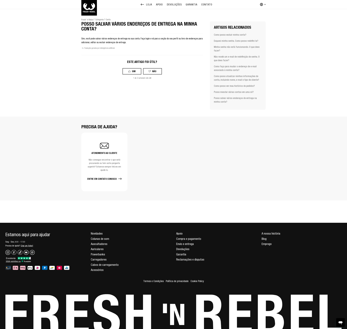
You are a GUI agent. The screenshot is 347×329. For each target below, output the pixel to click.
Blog (264, 238)
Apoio (179, 233)
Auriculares (97, 249)
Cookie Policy (197, 281)
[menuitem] (159, 4)
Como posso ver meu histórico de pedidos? (234, 85)
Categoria (99, 19)
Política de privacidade (177, 281)
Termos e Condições (153, 281)
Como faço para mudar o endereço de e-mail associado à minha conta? (235, 68)
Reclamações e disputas (190, 259)
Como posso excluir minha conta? (230, 34)
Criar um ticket (27, 245)
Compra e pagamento (188, 238)
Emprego (267, 244)
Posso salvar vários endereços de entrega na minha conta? (235, 100)
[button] (104, 162)
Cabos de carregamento (105, 264)
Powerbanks (98, 254)
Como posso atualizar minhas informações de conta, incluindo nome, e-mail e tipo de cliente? (236, 78)
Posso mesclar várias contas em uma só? (234, 92)
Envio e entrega (185, 244)
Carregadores (99, 259)
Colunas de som (100, 238)
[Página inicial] (89, 4)
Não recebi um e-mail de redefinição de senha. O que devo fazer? (237, 58)
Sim (134, 71)
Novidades (97, 233)
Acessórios (97, 270)
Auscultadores (99, 244)
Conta (108, 19)
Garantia (181, 254)
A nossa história (271, 233)
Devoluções (182, 249)
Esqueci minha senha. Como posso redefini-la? (236, 40)
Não (154, 71)
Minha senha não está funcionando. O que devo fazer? (237, 48)
